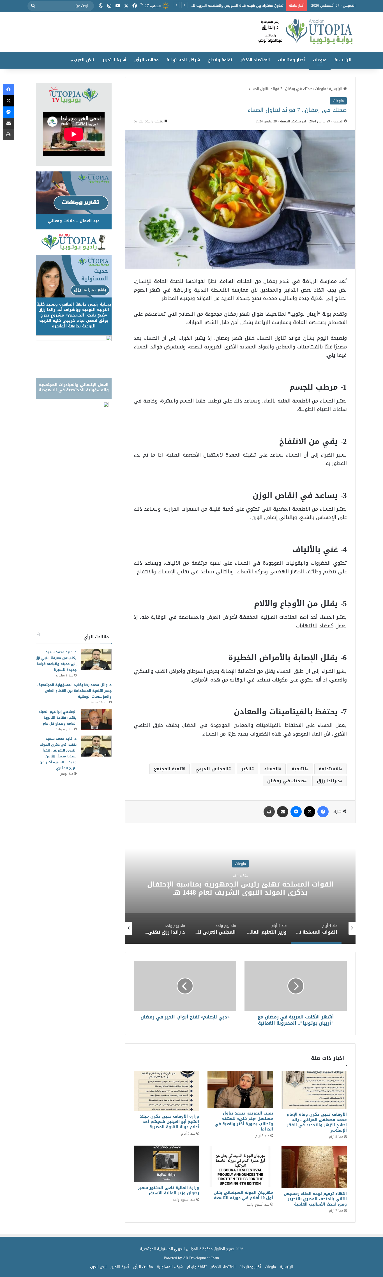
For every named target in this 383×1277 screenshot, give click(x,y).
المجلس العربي (212, 768)
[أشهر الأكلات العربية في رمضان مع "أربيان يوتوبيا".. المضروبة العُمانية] (295, 986)
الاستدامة (329, 768)
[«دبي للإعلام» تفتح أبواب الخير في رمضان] (185, 986)
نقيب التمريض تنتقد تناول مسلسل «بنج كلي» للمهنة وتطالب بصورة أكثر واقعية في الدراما (243, 1121)
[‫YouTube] (118, 6)
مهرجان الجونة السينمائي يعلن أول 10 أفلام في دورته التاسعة (243, 1195)
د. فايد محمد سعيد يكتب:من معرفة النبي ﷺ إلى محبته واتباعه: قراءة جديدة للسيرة (56, 661)
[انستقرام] (109, 6)
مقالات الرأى (146, 60)
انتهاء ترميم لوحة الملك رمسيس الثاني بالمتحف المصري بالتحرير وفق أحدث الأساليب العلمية (315, 1199)
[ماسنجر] (296, 811)
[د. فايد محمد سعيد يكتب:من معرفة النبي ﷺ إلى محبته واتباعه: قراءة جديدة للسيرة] (96, 659)
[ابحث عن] (33, 6)
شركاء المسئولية (183, 60)
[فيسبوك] (134, 6)
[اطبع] (269, 811)
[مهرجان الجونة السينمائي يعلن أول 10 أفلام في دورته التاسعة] (240, 1166)
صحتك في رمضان (285, 780)
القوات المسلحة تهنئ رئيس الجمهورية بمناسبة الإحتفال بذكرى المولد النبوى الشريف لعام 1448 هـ (240, 888)
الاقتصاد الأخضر (255, 60)
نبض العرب (84, 60)
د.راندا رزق (328, 780)
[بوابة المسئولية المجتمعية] (191, 32)
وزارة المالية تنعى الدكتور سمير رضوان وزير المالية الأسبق (168, 1190)
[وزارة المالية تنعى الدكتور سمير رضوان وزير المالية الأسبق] (166, 1164)
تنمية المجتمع (168, 768)
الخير (246, 768)
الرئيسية (343, 60)
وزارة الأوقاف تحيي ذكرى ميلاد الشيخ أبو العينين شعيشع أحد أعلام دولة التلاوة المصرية (169, 1122)
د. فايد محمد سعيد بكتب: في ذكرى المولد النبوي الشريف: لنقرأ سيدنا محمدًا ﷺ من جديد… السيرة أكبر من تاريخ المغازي (58, 753)
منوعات (320, 60)
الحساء (271, 768)
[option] (240, 888)
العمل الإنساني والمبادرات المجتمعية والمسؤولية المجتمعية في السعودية (74, 387)
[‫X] (126, 6)
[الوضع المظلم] (101, 5)
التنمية (299, 768)
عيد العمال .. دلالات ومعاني (74, 221)
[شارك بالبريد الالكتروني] (282, 811)
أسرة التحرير (114, 60)
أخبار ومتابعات (291, 60)
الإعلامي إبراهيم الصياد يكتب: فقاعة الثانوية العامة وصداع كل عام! (58, 718)
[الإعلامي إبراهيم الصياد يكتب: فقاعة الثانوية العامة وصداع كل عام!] (96, 719)
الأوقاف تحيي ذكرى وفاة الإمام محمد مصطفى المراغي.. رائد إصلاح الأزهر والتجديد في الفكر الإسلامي (317, 1122)
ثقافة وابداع (220, 60)
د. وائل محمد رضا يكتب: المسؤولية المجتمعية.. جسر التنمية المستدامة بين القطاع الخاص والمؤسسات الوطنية (74, 691)
